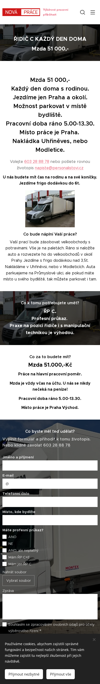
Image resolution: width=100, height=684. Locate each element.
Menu (93, 12)
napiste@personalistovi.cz (59, 168)
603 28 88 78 (36, 161)
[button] (82, 12)
